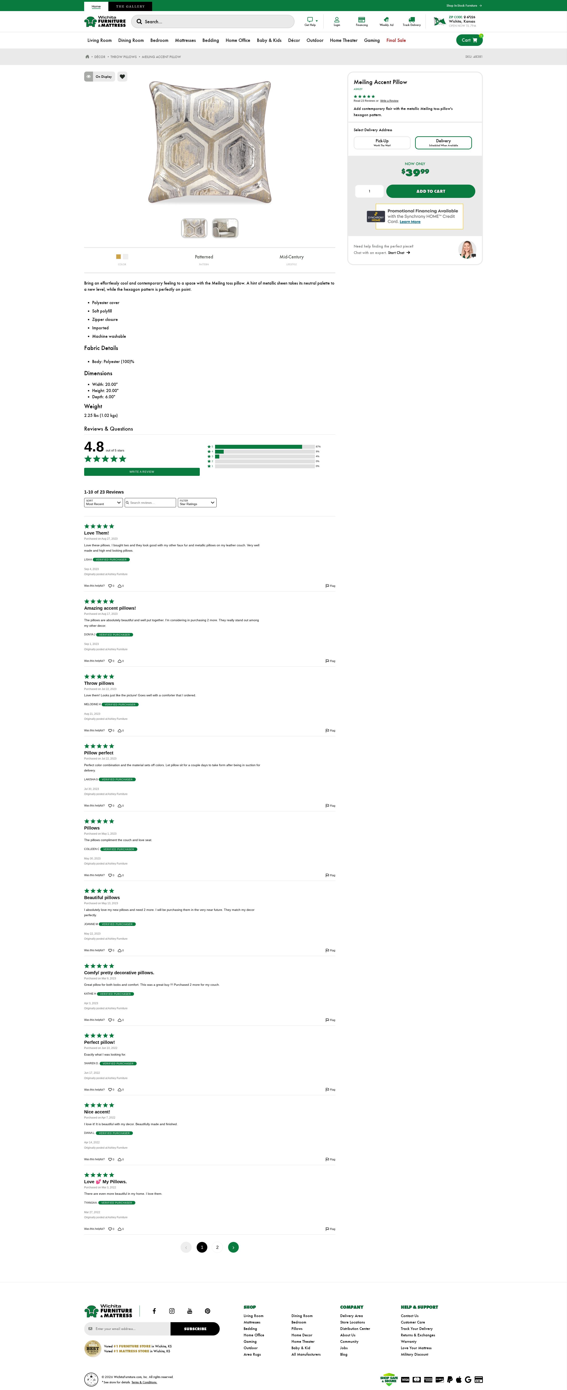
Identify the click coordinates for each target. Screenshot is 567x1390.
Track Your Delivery (417, 1328)
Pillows (296, 1328)
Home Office (254, 1335)
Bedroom (298, 1322)
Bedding (250, 1328)
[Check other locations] (382, 143)
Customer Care (413, 1322)
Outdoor (251, 1347)
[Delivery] (443, 143)
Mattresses (252, 1322)
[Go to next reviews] (233, 1247)
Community (349, 1341)
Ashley (358, 89)
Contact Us (409, 1315)
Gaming (250, 1341)
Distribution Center (355, 1328)
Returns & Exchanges (418, 1335)
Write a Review (142, 471)
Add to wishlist (122, 77)
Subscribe (195, 1328)
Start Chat (396, 252)
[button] (265, 447)
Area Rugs (252, 1354)
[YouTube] (189, 1311)
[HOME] (87, 57)
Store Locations (352, 1322)
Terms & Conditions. (144, 1382)
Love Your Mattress (416, 1347)
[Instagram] (171, 1311)
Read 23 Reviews (364, 100)
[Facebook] (154, 1311)
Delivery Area (351, 1315)
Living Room (254, 1315)
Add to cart (430, 191)
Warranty (409, 1341)
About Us (347, 1335)
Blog (344, 1354)
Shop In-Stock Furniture (462, 6)
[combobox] (213, 21)
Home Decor (301, 1335)
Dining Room (302, 1315)
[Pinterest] (207, 1311)
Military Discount (414, 1354)
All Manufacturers (305, 1354)
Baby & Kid (300, 1347)
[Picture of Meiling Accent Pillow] (194, 228)
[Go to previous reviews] (186, 1247)
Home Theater (303, 1341)
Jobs (344, 1347)
